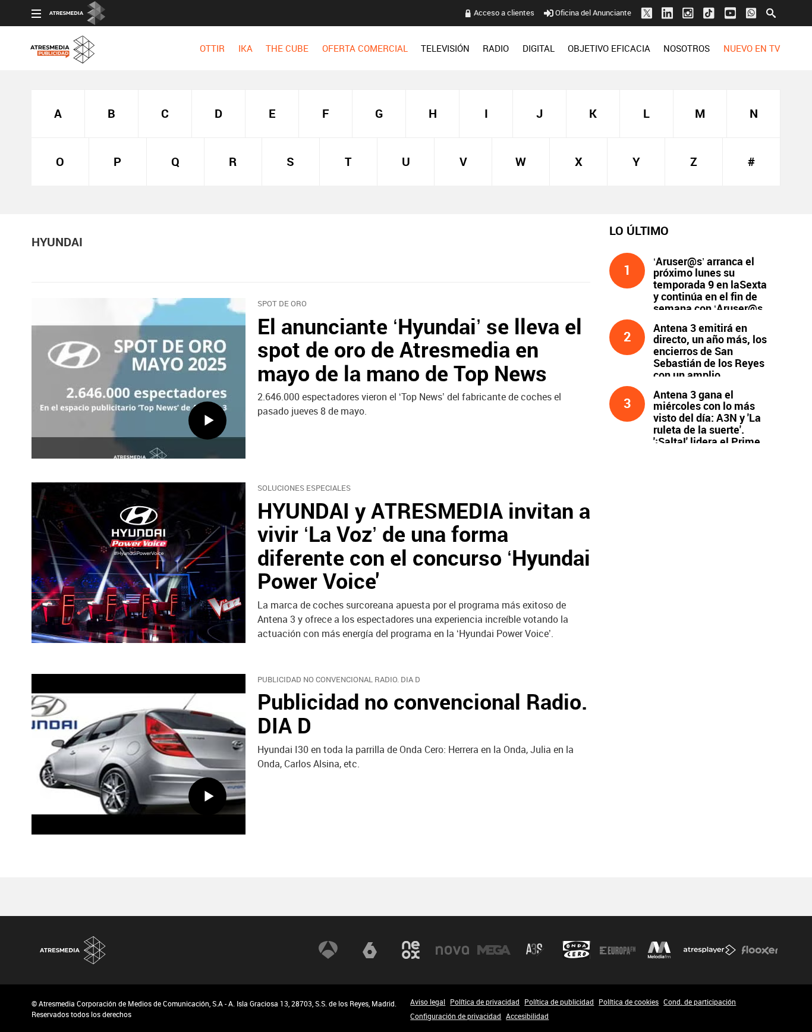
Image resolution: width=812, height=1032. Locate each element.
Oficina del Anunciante (593, 12)
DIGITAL (539, 48)
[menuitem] (212, 48)
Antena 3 (328, 950)
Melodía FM (659, 950)
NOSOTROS (686, 48)
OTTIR (212, 48)
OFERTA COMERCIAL (365, 48)
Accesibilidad (527, 1016)
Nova (452, 950)
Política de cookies (629, 1001)
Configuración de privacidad (455, 1016)
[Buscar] (770, 12)
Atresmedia (73, 950)
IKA (245, 48)
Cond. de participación (699, 1001)
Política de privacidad (485, 1001)
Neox (411, 950)
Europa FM (617, 950)
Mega (494, 950)
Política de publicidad (559, 1001)
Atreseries (535, 950)
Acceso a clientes (504, 12)
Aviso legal (427, 1001)
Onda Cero (576, 950)
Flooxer (760, 950)
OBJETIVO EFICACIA (609, 48)
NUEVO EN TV (751, 48)
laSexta (370, 950)
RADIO (496, 48)
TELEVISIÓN (445, 48)
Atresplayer (710, 950)
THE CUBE (287, 48)
